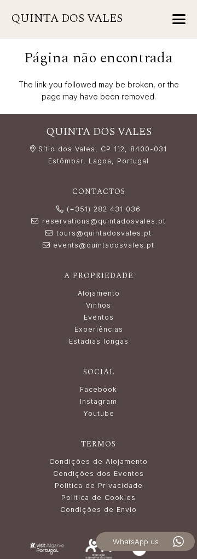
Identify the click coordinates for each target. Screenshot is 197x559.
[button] (179, 19)
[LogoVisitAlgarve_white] (47, 549)
